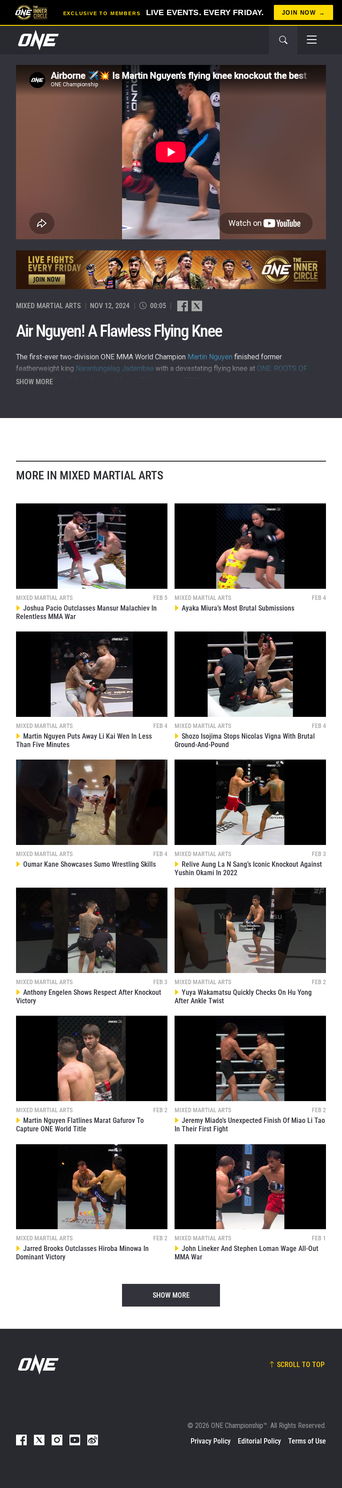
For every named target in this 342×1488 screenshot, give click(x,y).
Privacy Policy (211, 1441)
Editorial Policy (259, 1441)
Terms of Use (307, 1441)
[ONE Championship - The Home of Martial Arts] (37, 40)
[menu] (311, 40)
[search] (283, 40)
